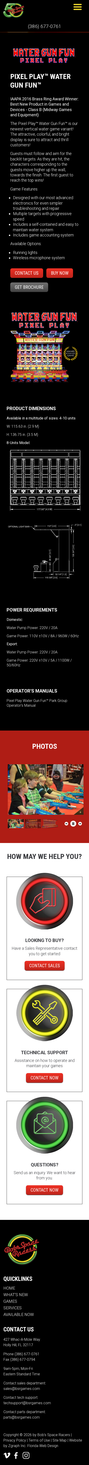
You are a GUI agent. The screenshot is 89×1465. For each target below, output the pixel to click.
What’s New (15, 1294)
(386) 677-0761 (44, 26)
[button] (66, 823)
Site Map (59, 1440)
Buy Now (59, 273)
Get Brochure (29, 287)
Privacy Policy (14, 1440)
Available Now (18, 1314)
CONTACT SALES (44, 965)
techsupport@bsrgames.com (27, 1403)
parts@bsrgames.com (21, 1417)
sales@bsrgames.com (21, 1388)
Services (12, 1307)
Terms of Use (39, 1440)
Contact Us (27, 273)
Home (9, 1288)
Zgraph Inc (17, 1446)
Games (10, 1301)
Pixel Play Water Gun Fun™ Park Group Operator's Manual (37, 703)
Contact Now (44, 1078)
